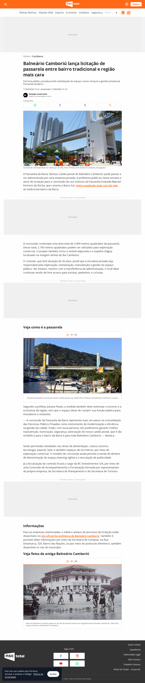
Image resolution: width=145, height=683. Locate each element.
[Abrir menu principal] (5, 4)
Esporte (59, 12)
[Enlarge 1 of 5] (118, 341)
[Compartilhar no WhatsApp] (35, 105)
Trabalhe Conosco (131, 664)
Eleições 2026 (46, 12)
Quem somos (134, 644)
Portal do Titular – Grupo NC (127, 669)
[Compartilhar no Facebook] (60, 105)
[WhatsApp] (77, 663)
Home (26, 56)
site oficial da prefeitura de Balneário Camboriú (70, 536)
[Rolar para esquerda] (16, 13)
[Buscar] (127, 4)
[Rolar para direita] (116, 13)
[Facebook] (61, 656)
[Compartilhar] (110, 105)
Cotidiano (84, 12)
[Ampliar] (118, 114)
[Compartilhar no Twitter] (85, 105)
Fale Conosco (134, 659)
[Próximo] (117, 365)
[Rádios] (128, 12)
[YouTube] (61, 663)
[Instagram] (77, 656)
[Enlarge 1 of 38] (118, 568)
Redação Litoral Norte (38, 94)
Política (109, 12)
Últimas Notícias (28, 12)
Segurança (97, 12)
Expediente (135, 649)
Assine (136, 4)
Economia (71, 12)
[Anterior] (28, 365)
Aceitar (53, 674)
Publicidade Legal (132, 654)
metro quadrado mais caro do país (97, 185)
